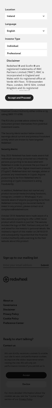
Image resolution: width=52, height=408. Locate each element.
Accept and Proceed (19, 97)
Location (10, 9)
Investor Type (12, 39)
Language (10, 24)
